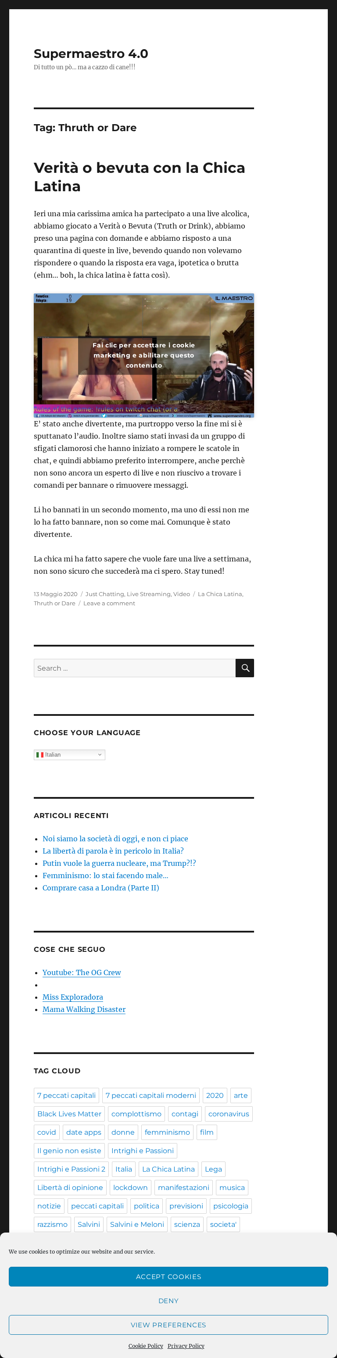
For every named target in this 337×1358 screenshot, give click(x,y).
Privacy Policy (186, 1346)
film (207, 1132)
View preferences (168, 1325)
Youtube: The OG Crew (82, 972)
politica (146, 1206)
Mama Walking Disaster (84, 1009)
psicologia (230, 1206)
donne (123, 1132)
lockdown (130, 1187)
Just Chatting (105, 593)
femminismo (167, 1132)
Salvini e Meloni (137, 1224)
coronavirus (228, 1114)
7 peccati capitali (66, 1095)
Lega (213, 1169)
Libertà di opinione (70, 1187)
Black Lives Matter (69, 1114)
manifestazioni (183, 1187)
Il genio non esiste (69, 1151)
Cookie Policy (146, 1346)
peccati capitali (97, 1206)
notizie (49, 1206)
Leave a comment (109, 603)
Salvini (89, 1224)
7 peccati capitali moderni (151, 1095)
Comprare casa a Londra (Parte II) (101, 887)
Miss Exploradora (73, 997)
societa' (223, 1224)
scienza (187, 1224)
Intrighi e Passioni (142, 1151)
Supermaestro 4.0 (91, 53)
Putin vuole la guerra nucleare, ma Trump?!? (119, 863)
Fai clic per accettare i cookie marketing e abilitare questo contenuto (144, 355)
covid (46, 1132)
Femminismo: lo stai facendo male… (105, 875)
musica (232, 1187)
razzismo (52, 1224)
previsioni (186, 1206)
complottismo (136, 1114)
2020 (215, 1095)
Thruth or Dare (54, 603)
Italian (52, 754)
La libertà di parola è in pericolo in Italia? (113, 851)
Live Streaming (149, 593)
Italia (123, 1169)
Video (181, 593)
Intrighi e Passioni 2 (71, 1169)
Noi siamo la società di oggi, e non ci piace (115, 838)
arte (241, 1095)
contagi (185, 1114)
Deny (168, 1301)
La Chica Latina (220, 593)
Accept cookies (168, 1276)
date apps (83, 1132)
